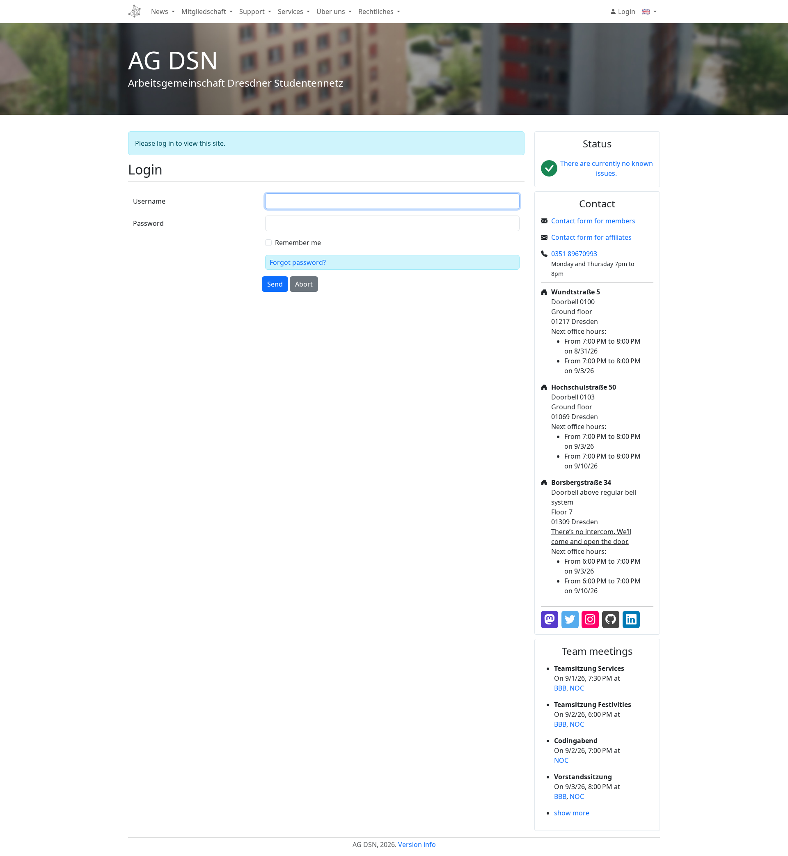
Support (252, 11)
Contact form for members (593, 220)
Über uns (330, 11)
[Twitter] (570, 619)
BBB (560, 688)
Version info (417, 844)
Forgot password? (298, 262)
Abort (304, 284)
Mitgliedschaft (203, 11)
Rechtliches (376, 11)
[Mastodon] (549, 619)
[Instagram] (590, 619)
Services (290, 11)
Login (625, 11)
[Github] (610, 619)
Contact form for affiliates (591, 237)
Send (275, 284)
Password (148, 223)
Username (149, 201)
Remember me (298, 242)
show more (571, 812)
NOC (577, 688)
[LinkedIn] (631, 619)
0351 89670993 (574, 253)
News (159, 11)
